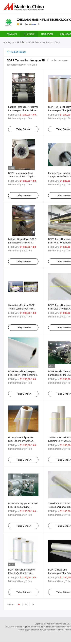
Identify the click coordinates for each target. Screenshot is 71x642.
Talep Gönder (23, 129)
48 (33, 604)
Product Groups (17, 51)
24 (19, 604)
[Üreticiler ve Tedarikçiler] (24, 6)
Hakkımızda (47, 33)
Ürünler (31, 33)
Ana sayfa (12, 33)
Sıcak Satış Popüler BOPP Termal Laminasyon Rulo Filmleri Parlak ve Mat (21, 309)
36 (26, 604)
